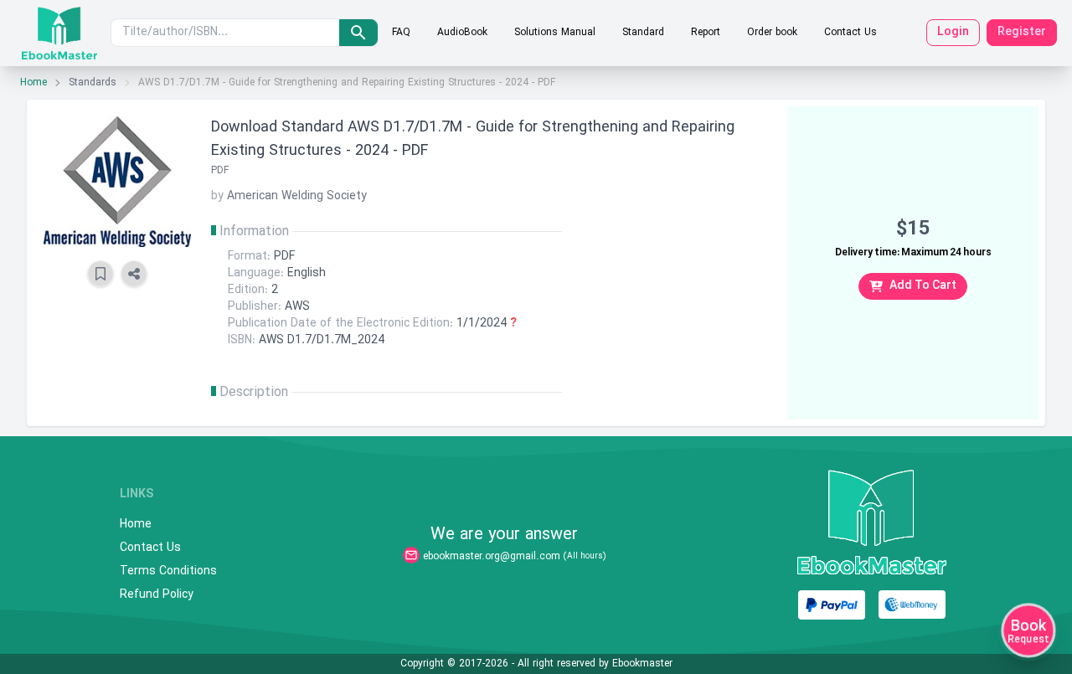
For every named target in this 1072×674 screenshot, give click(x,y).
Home (33, 83)
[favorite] (100, 273)
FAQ (401, 32)
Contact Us (850, 32)
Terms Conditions (168, 571)
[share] (134, 273)
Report (705, 32)
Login (953, 32)
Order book (772, 32)
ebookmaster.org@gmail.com (491, 556)
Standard (643, 32)
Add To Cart (922, 286)
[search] (358, 32)
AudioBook (462, 32)
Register (1021, 32)
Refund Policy (156, 595)
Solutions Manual (554, 32)
